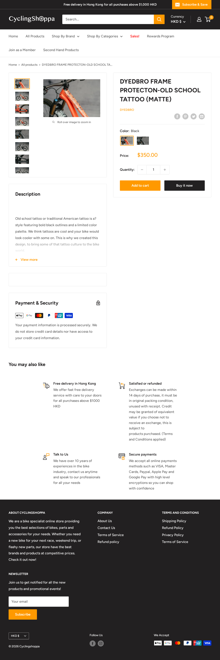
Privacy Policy (173, 535)
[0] (208, 19)
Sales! (134, 36)
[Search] (159, 19)
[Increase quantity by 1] (164, 169)
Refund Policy (172, 528)
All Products (35, 36)
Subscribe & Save (195, 4)
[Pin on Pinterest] (185, 116)
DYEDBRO (127, 110)
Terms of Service (111, 535)
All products (29, 65)
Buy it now (184, 185)
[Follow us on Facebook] (93, 643)
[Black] (127, 140)
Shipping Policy (174, 521)
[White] (143, 140)
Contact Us (106, 528)
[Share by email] (202, 116)
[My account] (199, 19)
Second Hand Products (61, 50)
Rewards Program (160, 36)
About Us (105, 521)
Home (13, 36)
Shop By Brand (63, 36)
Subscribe (23, 614)
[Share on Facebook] (177, 116)
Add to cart (140, 185)
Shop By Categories (102, 36)
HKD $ (15, 635)
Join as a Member (22, 50)
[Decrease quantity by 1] (142, 169)
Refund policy (108, 542)
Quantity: (127, 170)
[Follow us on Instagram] (101, 643)
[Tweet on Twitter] (194, 116)
